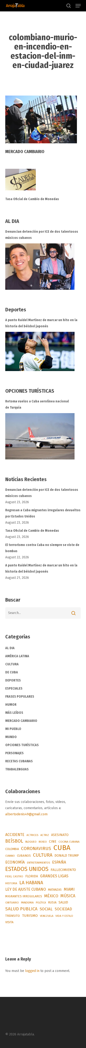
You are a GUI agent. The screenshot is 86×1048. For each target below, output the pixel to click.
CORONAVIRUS (36, 848)
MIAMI (69, 889)
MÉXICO (51, 895)
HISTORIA (11, 883)
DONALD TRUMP (66, 856)
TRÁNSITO (12, 916)
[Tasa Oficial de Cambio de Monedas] (43, 182)
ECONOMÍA (15, 862)
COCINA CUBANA (69, 841)
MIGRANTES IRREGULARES (23, 896)
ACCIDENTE (14, 834)
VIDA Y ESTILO (64, 916)
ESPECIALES (13, 688)
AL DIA (10, 648)
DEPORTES (13, 680)
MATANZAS (55, 889)
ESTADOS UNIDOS (26, 869)
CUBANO (10, 855)
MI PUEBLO (13, 729)
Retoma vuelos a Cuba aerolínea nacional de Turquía (37, 404)
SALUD (63, 902)
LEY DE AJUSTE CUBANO (25, 889)
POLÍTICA (41, 902)
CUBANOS (24, 856)
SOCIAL (46, 909)
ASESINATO (60, 835)
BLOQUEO (31, 841)
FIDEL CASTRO (14, 876)
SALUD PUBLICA (21, 909)
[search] (68, 6)
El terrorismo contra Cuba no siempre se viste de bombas (42, 548)
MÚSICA (67, 895)
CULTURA (12, 664)
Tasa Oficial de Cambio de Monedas (32, 199)
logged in (32, 971)
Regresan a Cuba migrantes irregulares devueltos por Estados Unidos (43, 513)
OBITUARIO (12, 902)
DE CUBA (11, 672)
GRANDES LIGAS (54, 876)
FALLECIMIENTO (63, 870)
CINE (52, 842)
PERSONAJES (14, 753)
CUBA (61, 848)
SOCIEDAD (63, 909)
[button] (78, 5)
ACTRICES (32, 835)
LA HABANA (31, 882)
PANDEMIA (27, 902)
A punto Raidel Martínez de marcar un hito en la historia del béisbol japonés (41, 323)
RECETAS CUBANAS (19, 761)
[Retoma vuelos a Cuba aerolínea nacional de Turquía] (40, 436)
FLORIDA (31, 876)
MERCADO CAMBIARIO (21, 721)
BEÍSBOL (14, 841)
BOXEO (43, 841)
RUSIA (52, 902)
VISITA (9, 922)
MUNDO (11, 737)
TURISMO (30, 915)
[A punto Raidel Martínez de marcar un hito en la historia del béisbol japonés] (40, 351)
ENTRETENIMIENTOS (38, 862)
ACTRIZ (44, 835)
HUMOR (10, 705)
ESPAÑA (59, 862)
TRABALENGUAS (17, 769)
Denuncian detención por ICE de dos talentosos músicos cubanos (41, 235)
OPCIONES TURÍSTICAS (22, 745)
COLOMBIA (12, 849)
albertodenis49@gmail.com (26, 814)
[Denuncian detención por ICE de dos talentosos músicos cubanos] (40, 266)
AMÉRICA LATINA (17, 656)
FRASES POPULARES (19, 697)
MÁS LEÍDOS (14, 713)
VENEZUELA (46, 916)
